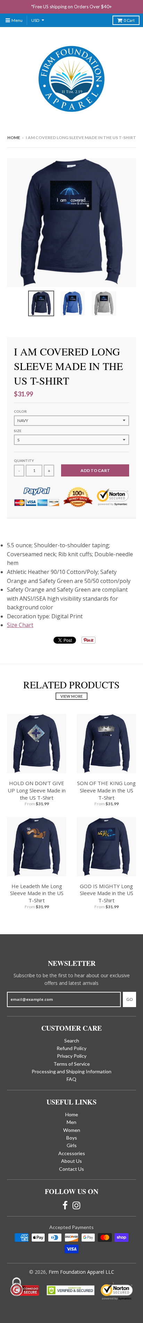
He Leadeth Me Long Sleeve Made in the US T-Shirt (37, 893)
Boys (71, 1138)
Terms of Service (71, 1064)
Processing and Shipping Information (71, 1071)
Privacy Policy (71, 1056)
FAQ (71, 1079)
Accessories (71, 1153)
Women (71, 1130)
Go (129, 999)
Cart (129, 20)
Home (13, 137)
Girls (72, 1145)
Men (71, 1122)
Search (71, 1040)
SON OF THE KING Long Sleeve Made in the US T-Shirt (106, 790)
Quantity (24, 460)
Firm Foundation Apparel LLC (81, 1272)
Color (20, 411)
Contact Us (71, 1169)
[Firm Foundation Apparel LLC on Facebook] (65, 1205)
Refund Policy (71, 1048)
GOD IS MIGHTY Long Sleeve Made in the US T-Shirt (106, 893)
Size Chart (20, 625)
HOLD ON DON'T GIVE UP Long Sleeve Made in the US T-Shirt (37, 790)
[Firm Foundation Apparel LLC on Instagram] (77, 1205)
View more (71, 696)
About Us (71, 1161)
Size (18, 431)
